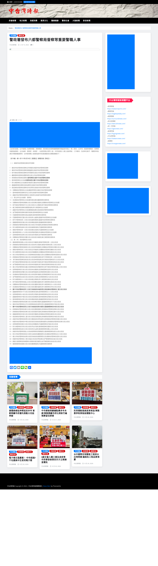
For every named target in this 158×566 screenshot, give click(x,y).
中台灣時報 (13, 45)
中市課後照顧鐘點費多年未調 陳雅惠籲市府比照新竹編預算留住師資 (54, 413)
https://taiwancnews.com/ (116, 138)
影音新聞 (86, 20)
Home (11, 28)
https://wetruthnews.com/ (116, 124)
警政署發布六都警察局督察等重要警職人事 (28, 28)
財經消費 (33, 20)
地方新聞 (23, 20)
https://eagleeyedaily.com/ (116, 114)
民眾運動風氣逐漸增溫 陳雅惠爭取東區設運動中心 (86, 412)
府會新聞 (12, 20)
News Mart (47, 486)
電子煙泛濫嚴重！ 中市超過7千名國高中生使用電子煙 (22, 459)
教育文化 (44, 20)
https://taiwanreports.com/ (116, 109)
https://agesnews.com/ (115, 129)
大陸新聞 (76, 20)
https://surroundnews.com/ (116, 119)
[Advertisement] (55, 135)
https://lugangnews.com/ (116, 134)
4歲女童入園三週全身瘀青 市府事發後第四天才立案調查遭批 (54, 460)
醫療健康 (55, 20)
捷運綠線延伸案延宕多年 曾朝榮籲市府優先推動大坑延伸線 (22, 413)
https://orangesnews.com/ (116, 144)
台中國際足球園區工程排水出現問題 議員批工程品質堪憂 (86, 457)
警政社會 (65, 20)
